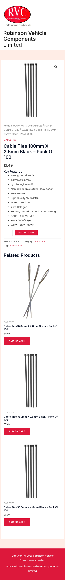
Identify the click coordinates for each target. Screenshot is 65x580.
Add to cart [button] (17, 340)
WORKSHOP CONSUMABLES (27, 125)
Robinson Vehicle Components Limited (24, 39)
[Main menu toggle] (58, 25)
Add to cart (26, 232)
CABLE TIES (27, 130)
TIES (20, 245)
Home (7, 125)
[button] (56, 67)
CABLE (13, 245)
